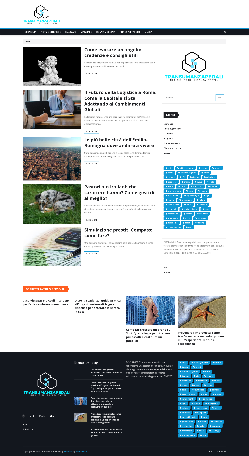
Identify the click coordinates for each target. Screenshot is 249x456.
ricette (189, 213)
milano (202, 200)
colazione (210, 177)
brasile (218, 168)
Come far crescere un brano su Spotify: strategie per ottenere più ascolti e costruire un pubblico (148, 335)
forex (183, 186)
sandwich (203, 213)
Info (166, 267)
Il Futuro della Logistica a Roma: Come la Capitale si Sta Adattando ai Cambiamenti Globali (120, 101)
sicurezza (202, 218)
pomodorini (173, 213)
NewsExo (68, 451)
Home (27, 41)
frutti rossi (198, 186)
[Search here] (225, 32)
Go (219, 97)
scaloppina (173, 218)
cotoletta (172, 182)
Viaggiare (86, 32)
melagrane (187, 200)
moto (189, 204)
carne (206, 172)
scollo (187, 218)
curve (199, 182)
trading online (174, 227)
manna (171, 200)
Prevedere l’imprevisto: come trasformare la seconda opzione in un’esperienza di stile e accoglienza (201, 338)
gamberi (214, 186)
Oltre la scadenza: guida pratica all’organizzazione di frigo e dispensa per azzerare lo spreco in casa (97, 305)
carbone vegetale (188, 172)
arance (204, 168)
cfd (183, 177)
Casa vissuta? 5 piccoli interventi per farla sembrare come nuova (46, 302)
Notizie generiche (51, 32)
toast (187, 223)
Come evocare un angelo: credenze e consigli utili (112, 52)
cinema (195, 177)
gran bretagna (174, 191)
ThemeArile (81, 451)
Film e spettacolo (130, 32)
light (208, 195)
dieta (211, 182)
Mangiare (70, 32)
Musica (149, 32)
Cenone (171, 177)
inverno (203, 191)
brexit (170, 172)
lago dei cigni (193, 195)
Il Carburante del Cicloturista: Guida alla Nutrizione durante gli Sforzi (106, 432)
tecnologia (173, 223)
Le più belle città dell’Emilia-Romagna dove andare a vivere (119, 142)
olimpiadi (172, 209)
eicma (170, 186)
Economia (30, 32)
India (191, 191)
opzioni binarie (190, 209)
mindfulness (173, 204)
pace (207, 209)
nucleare (203, 204)
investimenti (173, 195)
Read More (91, 73)
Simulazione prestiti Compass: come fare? (118, 232)
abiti (170, 168)
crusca (187, 182)
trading (200, 223)
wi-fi (190, 227)
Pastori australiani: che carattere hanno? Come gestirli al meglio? (119, 192)
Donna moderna (105, 32)
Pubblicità (169, 272)
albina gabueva (186, 168)
